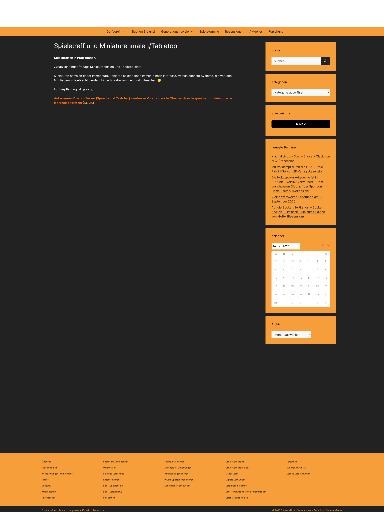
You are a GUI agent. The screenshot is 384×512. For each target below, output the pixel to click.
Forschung (276, 31)
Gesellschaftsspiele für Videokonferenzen (246, 491)
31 (309, 261)
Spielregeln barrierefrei (237, 485)
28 (309, 294)
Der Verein (114, 31)
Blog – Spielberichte (113, 485)
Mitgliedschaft (49, 491)
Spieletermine (209, 31)
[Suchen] (325, 61)
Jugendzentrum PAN (297, 467)
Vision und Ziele (49, 467)
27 (275, 261)
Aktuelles (256, 31)
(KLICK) (88, 103)
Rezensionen (234, 31)
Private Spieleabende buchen (178, 479)
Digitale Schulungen (235, 479)
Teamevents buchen (174, 461)
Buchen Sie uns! (143, 31)
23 (325, 286)
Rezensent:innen (111, 479)
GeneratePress (334, 510)
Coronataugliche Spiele (237, 497)
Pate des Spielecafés (113, 473)
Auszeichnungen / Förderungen (57, 473)
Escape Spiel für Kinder (298, 473)
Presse (45, 479)
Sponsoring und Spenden (115, 461)
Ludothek (46, 485)
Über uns (46, 461)
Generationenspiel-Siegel (238, 467)
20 (300, 286)
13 (300, 277)
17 (275, 286)
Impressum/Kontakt (80, 510)
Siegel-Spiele (232, 473)
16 (325, 277)
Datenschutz (99, 510)
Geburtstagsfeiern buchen (177, 485)
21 (309, 286)
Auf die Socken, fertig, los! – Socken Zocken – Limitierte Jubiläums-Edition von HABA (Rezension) (298, 212)
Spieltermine (109, 497)
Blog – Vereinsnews (112, 491)
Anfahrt (63, 510)
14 (309, 277)
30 (325, 294)
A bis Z (301, 124)
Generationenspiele (175, 31)
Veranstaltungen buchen (176, 473)
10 (275, 277)
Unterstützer (109, 467)
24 (275, 294)
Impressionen (48, 497)
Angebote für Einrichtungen (177, 467)
